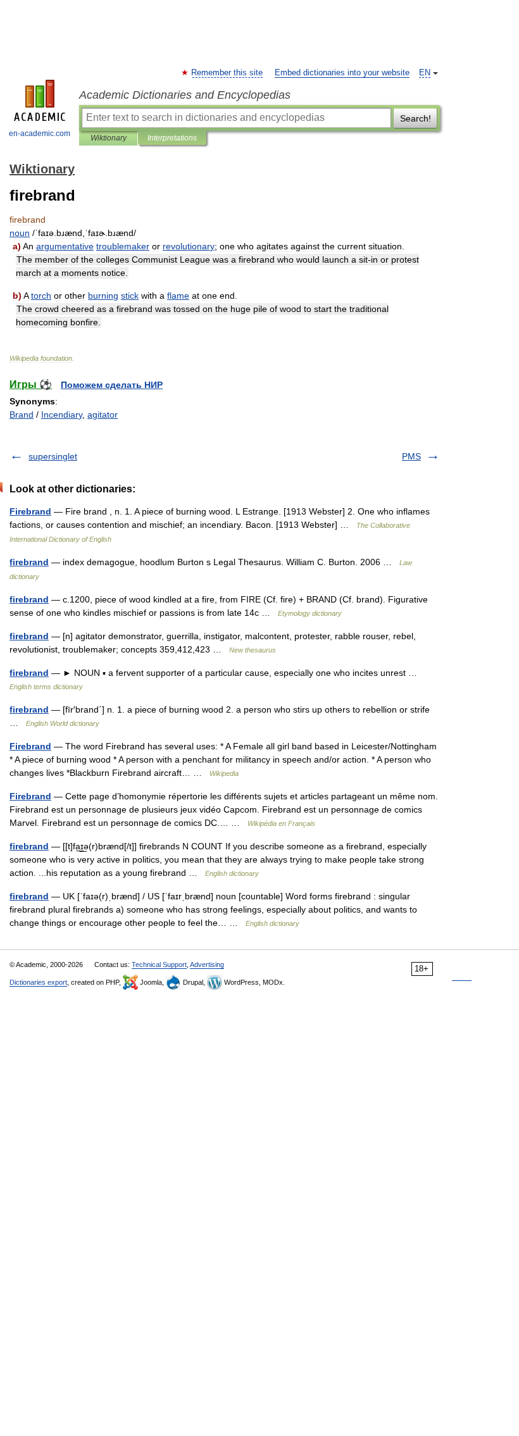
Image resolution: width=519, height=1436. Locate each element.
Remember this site (227, 72)
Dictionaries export (38, 982)
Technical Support (159, 964)
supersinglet (52, 456)
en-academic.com (39, 133)
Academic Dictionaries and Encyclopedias (185, 95)
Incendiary (61, 414)
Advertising (207, 964)
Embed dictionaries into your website (342, 72)
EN (424, 72)
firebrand (29, 562)
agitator (102, 414)
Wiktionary (109, 138)
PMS (411, 456)
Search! (415, 118)
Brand (21, 414)
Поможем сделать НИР (112, 385)
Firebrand (30, 511)
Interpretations (172, 138)
